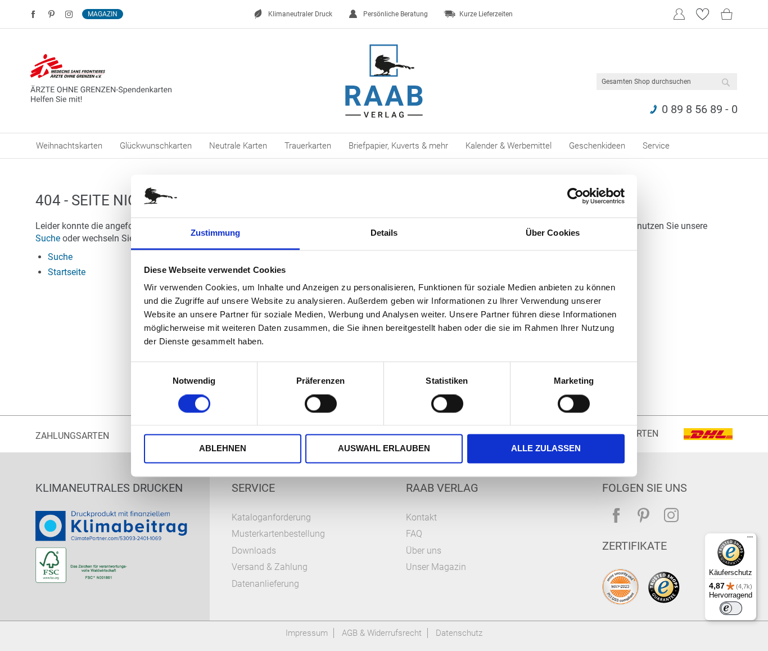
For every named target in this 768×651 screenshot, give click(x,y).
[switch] (321, 405)
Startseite (66, 272)
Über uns (423, 550)
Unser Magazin (436, 567)
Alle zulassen (546, 449)
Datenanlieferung (265, 583)
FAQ (414, 533)
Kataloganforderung (271, 517)
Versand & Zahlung (270, 567)
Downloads (254, 550)
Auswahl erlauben (384, 449)
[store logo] (384, 81)
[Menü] (750, 539)
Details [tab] (384, 233)
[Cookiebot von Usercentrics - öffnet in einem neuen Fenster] (575, 195)
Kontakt (421, 517)
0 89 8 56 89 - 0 (700, 109)
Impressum (307, 633)
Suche (47, 238)
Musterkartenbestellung (278, 533)
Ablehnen (222, 449)
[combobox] (667, 82)
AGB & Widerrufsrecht (382, 633)
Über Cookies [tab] (553, 233)
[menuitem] (69, 145)
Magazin (103, 14)
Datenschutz (459, 633)
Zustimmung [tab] (216, 233)
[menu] (384, 145)
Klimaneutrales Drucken (109, 488)
